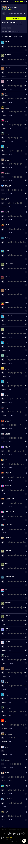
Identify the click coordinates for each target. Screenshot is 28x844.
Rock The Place (8, 628)
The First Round (8, 381)
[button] (14, 839)
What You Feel (8, 407)
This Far (6, 172)
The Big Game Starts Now (9, 315)
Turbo (6, 589)
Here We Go (7, 811)
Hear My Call (7, 446)
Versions (15, 36)
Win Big (6, 93)
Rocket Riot (7, 615)
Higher (6, 119)
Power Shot (7, 146)
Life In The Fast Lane (9, 707)
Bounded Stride (8, 185)
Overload (7, 198)
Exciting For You (8, 485)
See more (21, 22)
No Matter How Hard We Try (9, 80)
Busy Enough (7, 224)
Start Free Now (18, 1)
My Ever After (8, 67)
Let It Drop (7, 772)
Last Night (7, 720)
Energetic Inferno (8, 524)
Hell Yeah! (7, 289)
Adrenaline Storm (8, 354)
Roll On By (7, 394)
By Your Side (7, 641)
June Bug (7, 667)
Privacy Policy (9, 836)
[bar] (26, 1)
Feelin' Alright (7, 41)
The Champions (8, 54)
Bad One (6, 328)
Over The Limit (8, 680)
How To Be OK (8, 211)
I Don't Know (7, 106)
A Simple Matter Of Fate (9, 420)
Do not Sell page (9, 837)
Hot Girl (6, 459)
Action (8, 28)
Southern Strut (8, 537)
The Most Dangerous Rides (9, 498)
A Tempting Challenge (9, 576)
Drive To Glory (8, 472)
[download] (26, 50)
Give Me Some (8, 550)
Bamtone (10, 9)
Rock (4, 28)
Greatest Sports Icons (9, 511)
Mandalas (7, 654)
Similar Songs (6, 36)
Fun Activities (7, 341)
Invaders (6, 563)
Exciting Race (8, 367)
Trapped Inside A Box (9, 159)
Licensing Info (22, 36)
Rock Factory (7, 785)
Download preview (6, 31)
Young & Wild (7, 276)
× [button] (26, 829)
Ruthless (6, 133)
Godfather (7, 302)
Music (9, 5)
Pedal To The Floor (9, 798)
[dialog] (14, 836)
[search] (24, 1)
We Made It (7, 433)
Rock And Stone (8, 602)
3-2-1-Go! (7, 250)
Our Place (7, 746)
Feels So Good (8, 693)
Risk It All (7, 759)
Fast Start (7, 237)
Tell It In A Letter (8, 733)
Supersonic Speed (9, 263)
